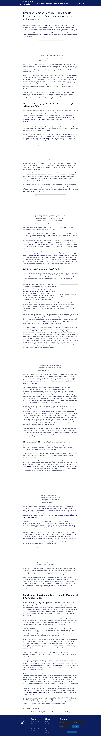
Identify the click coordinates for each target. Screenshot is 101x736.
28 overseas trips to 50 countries (48, 34)
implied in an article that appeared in (55, 396)
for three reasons (28, 316)
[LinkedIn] (81, 3)
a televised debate (71, 134)
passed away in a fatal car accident (41, 138)
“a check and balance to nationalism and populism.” (57, 186)
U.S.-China (33, 723)
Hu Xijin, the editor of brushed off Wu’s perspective (57, 275)
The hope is (31, 346)
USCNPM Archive (26, 22)
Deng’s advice (40, 70)
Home (46, 721)
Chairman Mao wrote (42, 602)
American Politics (35, 721)
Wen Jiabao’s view (53, 665)
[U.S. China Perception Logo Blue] (26, 3)
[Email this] (38, 22)
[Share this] (41, 22)
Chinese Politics (34, 725)
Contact (47, 732)
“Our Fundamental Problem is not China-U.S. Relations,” (56, 25)
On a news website (39, 242)
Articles (47, 723)
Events (47, 728)
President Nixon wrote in (42, 411)
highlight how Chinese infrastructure (53, 527)
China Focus (48, 730)
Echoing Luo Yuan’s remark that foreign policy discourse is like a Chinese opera (51, 393)
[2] (67, 395)
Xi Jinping (33, 730)
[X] (79, 3)
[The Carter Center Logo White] (22, 721)
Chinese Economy (35, 727)
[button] (83, 3)
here (31, 380)
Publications (48, 725)
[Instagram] (77, 3)
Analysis (25, 10)
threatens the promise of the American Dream (48, 508)
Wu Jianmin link (31, 669)
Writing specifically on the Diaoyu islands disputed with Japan (49, 255)
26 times (54, 33)
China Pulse (48, 727)
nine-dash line (33, 383)
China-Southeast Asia (36, 728)
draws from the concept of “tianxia (37, 692)
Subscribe (75, 726)
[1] (61, 323)
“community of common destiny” (51, 323)
